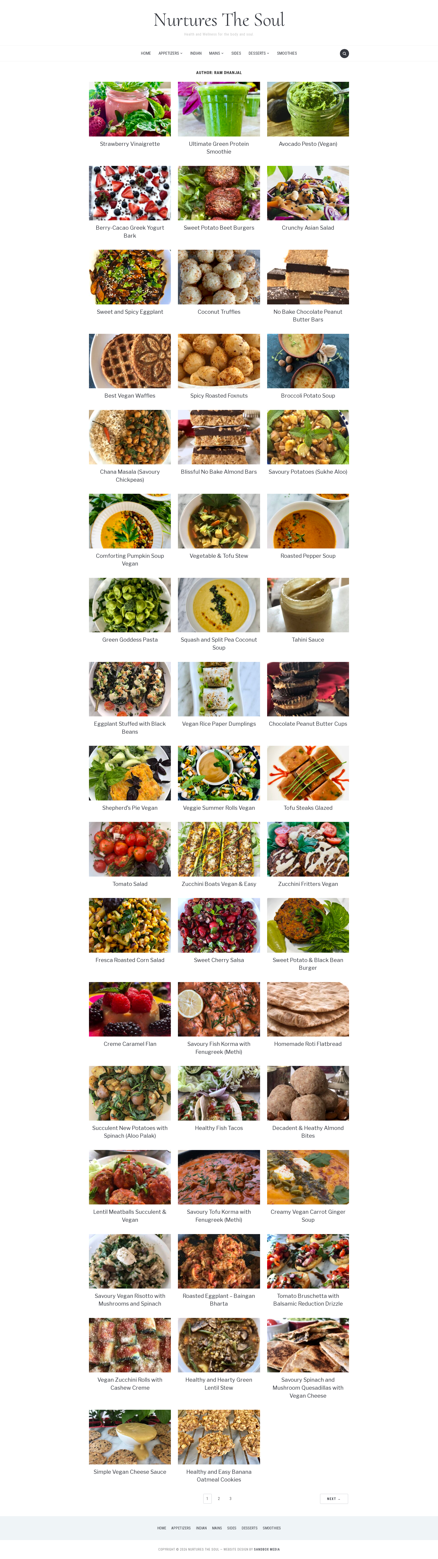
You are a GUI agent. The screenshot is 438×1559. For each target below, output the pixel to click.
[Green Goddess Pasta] (130, 605)
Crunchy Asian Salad (308, 227)
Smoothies (287, 53)
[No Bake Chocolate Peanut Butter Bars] (308, 277)
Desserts (257, 53)
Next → (334, 1499)
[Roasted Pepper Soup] (308, 521)
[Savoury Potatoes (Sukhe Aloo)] (308, 437)
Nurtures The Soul (219, 19)
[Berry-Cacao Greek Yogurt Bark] (130, 193)
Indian (196, 53)
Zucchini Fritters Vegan (308, 884)
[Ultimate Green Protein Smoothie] (219, 109)
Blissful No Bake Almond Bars (219, 471)
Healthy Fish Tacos (219, 1128)
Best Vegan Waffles (129, 395)
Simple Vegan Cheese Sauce (130, 1472)
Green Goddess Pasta (130, 639)
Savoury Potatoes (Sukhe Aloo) (308, 471)
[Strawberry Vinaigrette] (130, 109)
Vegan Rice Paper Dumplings (219, 723)
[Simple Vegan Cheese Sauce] (130, 1437)
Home (146, 53)
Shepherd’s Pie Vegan (130, 808)
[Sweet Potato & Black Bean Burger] (308, 925)
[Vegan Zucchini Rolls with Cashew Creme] (130, 1345)
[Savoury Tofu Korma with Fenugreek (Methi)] (219, 1177)
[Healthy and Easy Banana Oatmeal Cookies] (219, 1437)
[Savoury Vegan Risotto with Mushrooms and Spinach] (130, 1261)
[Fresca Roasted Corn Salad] (130, 925)
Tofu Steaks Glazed (308, 808)
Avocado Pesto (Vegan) (308, 144)
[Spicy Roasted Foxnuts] (219, 361)
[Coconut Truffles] (219, 277)
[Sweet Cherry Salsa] (219, 925)
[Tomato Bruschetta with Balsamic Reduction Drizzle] (308, 1261)
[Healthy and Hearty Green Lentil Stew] (219, 1345)
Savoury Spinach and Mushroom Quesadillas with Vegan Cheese (308, 1387)
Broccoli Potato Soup (308, 395)
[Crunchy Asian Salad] (308, 193)
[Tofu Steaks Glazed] (308, 773)
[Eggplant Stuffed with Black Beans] (130, 689)
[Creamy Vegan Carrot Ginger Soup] (308, 1177)
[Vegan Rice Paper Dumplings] (219, 689)
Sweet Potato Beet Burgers (219, 227)
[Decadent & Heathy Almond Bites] (308, 1093)
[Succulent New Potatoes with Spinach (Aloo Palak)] (130, 1093)
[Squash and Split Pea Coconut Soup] (219, 605)
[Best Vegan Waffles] (130, 361)
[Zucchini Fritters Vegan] (308, 849)
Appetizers (169, 53)
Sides (236, 53)
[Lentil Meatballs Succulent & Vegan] (130, 1177)
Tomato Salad (130, 884)
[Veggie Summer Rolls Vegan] (219, 773)
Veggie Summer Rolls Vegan (219, 808)
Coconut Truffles (219, 312)
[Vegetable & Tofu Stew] (219, 521)
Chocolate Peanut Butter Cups (308, 723)
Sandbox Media (267, 1549)
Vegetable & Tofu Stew (219, 556)
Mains (214, 53)
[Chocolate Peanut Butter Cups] (308, 689)
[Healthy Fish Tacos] (219, 1093)
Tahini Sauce (308, 639)
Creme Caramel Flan (130, 1044)
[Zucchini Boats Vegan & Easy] (219, 849)
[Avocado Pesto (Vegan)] (308, 109)
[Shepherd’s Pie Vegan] (130, 773)
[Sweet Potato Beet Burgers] (219, 193)
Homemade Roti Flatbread (308, 1044)
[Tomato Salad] (130, 849)
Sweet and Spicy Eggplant (130, 312)
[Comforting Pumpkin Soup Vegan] (130, 521)
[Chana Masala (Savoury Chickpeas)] (130, 437)
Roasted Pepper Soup (308, 556)
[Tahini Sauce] (308, 605)
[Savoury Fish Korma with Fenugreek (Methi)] (219, 1009)
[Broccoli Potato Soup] (308, 361)
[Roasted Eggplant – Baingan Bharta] (219, 1261)
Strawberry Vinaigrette (130, 144)
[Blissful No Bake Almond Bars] (219, 437)
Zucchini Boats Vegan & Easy (219, 884)
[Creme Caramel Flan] (130, 1009)
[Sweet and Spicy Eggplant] (130, 277)
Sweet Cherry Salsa (219, 960)
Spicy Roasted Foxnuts (219, 395)
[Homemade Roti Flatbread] (308, 1009)
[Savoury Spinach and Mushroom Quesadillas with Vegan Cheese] (308, 1345)
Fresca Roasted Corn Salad (130, 960)
